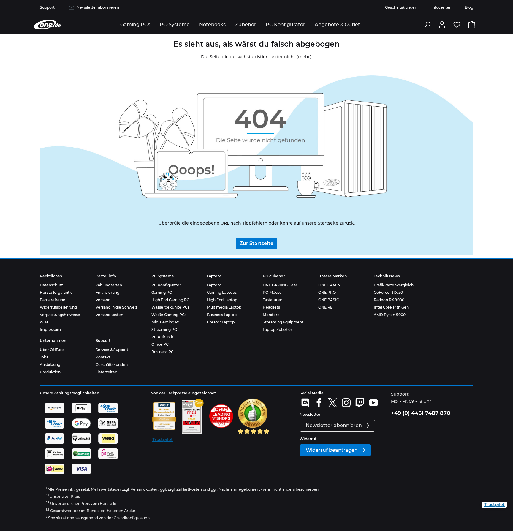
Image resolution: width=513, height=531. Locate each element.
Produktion (50, 372)
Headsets (271, 307)
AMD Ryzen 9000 (390, 314)
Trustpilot (162, 439)
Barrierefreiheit (54, 300)
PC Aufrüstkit (163, 337)
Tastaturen (272, 300)
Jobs (44, 357)
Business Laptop (222, 314)
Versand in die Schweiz (116, 307)
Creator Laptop (221, 322)
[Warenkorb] (471, 25)
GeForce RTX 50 (388, 292)
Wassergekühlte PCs (170, 307)
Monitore (271, 314)
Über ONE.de (52, 349)
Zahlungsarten (109, 285)
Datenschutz (51, 285)
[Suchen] (427, 25)
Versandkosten (109, 314)
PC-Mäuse (272, 292)
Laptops (214, 285)
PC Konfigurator (166, 285)
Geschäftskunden (401, 7)
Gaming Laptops (222, 292)
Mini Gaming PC (165, 322)
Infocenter (441, 7)
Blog (469, 7)
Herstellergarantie (56, 292)
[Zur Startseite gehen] (47, 25)
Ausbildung (50, 364)
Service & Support (112, 349)
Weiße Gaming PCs (168, 314)
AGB (44, 322)
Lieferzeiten (106, 372)
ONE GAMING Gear (280, 285)
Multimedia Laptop (224, 307)
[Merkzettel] (456, 25)
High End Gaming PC (170, 300)
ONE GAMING (330, 285)
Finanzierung (107, 292)
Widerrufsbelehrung (58, 307)
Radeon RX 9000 (389, 300)
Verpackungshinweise (60, 314)
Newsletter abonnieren (98, 7)
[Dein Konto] (442, 25)
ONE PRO (327, 292)
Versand (103, 300)
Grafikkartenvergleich (394, 285)
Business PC (162, 352)
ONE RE (325, 307)
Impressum (50, 329)
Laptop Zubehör (277, 329)
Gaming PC (161, 292)
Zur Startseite (256, 243)
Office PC (160, 344)
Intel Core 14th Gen (391, 307)
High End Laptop (222, 300)
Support (47, 7)
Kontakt (103, 357)
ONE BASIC (328, 300)
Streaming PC (164, 329)
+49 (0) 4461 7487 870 (420, 413)
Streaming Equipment (283, 322)
